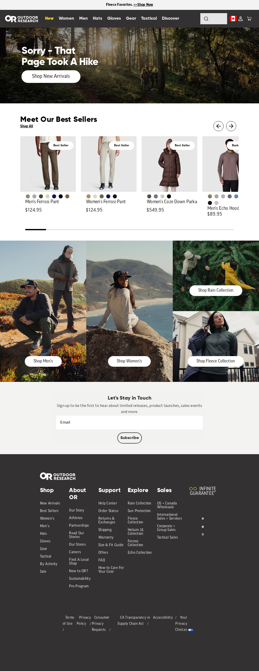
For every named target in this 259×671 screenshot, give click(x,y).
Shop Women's (129, 361)
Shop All (26, 126)
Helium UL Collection (136, 532)
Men (83, 18)
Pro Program (79, 586)
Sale (43, 572)
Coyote (67, 196)
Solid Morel (28, 196)
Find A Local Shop (79, 562)
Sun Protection (139, 511)
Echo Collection (140, 553)
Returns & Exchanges (106, 520)
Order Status (108, 511)
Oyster (162, 196)
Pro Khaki (48, 196)
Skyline (236, 196)
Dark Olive (41, 196)
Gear (43, 549)
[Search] (192, 18)
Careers (75, 552)
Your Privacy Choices (181, 624)
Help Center (107, 503)
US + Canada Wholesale (167, 505)
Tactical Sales (167, 538)
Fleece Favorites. (120, 5)
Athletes (75, 518)
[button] (249, 18)
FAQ (101, 560)
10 (223, 230)
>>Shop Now (143, 5)
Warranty (106, 538)
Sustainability (80, 579)
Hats (43, 534)
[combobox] (213, 18)
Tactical (46, 557)
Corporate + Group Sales (166, 528)
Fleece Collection (135, 520)
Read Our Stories (76, 535)
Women (66, 18)
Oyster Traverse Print (216, 203)
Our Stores (77, 545)
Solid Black (61, 196)
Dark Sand (89, 196)
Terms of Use (69, 621)
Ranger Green (102, 196)
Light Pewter (95, 196)
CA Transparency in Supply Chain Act (134, 621)
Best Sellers (49, 511)
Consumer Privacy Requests (101, 624)
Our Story (76, 511)
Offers (103, 553)
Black (115, 196)
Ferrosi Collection (135, 543)
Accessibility (163, 618)
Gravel (210, 196)
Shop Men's (43, 361)
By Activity (49, 564)
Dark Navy (54, 196)
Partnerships (79, 526)
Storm (230, 196)
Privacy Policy (84, 621)
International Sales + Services (169, 517)
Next (231, 126)
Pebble (223, 196)
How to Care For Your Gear (111, 570)
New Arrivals (50, 503)
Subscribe (129, 438)
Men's (44, 526)
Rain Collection (140, 503)
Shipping (105, 530)
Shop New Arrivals (51, 76)
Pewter (34, 196)
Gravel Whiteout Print (216, 196)
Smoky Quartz (156, 196)
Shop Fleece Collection (216, 361)
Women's (47, 519)
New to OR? (78, 571)
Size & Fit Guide (110, 545)
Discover (170, 18)
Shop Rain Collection (215, 290)
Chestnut (149, 196)
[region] (129, 5)
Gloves (45, 541)
